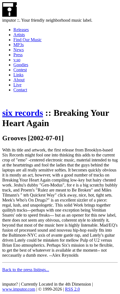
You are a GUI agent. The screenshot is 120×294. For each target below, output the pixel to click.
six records (22, 113)
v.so (16, 59)
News (18, 49)
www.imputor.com (18, 289)
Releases (21, 29)
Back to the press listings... (25, 269)
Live (17, 84)
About (19, 79)
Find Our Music (27, 39)
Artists (19, 34)
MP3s (18, 44)
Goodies (20, 64)
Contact (20, 89)
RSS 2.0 (72, 289)
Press (18, 54)
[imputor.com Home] (9, 15)
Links (18, 74)
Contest (20, 69)
